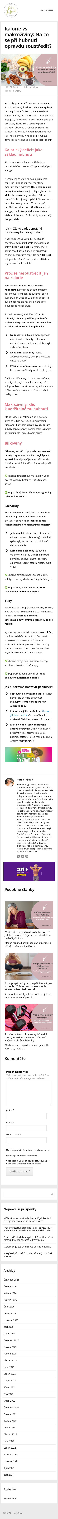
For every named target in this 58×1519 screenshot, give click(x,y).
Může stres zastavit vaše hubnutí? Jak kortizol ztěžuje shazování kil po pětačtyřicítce (28, 935)
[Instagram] (26, 856)
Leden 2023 (10, 1380)
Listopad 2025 (11, 1320)
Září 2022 (9, 1394)
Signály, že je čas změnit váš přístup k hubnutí (27, 1246)
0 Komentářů (15, 90)
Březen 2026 (10, 1299)
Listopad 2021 (11, 1461)
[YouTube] (22, 856)
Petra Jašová (32, 87)
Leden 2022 (10, 1447)
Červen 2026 (10, 1286)
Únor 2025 (9, 1367)
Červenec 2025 (11, 1340)
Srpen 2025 (9, 1333)
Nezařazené (10, 1498)
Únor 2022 (9, 1441)
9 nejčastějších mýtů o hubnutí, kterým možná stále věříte (28, 1255)
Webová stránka (14, 1134)
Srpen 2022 (9, 1400)
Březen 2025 (10, 1360)
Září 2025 (9, 1326)
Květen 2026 (10, 1293)
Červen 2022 (10, 1414)
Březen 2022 (10, 1434)
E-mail (10, 1122)
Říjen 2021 (9, 1467)
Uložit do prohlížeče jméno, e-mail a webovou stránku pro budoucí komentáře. (28, 1153)
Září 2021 (9, 1474)
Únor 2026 (9, 1306)
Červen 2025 (10, 1347)
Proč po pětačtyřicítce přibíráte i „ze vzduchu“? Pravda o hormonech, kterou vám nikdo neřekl (28, 986)
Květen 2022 (10, 1420)
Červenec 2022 (11, 1407)
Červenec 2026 (11, 1279)
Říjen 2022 (9, 1387)
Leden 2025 (10, 1373)
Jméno (10, 1110)
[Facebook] (18, 856)
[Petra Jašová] (11, 10)
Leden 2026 (10, 1313)
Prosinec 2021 (11, 1454)
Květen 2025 (10, 1353)
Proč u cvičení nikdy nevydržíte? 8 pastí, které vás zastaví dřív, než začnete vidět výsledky (26, 1037)
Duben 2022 (10, 1427)
